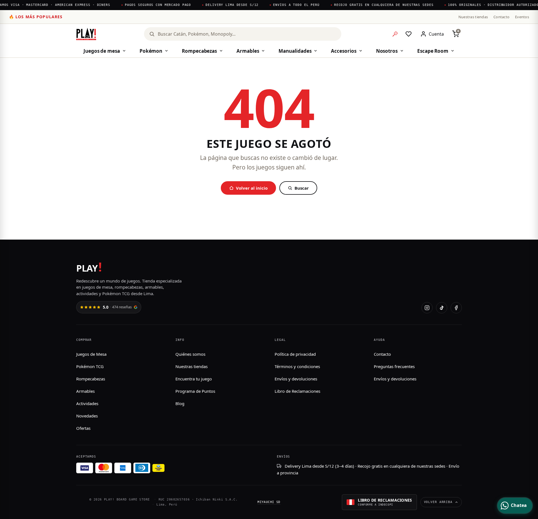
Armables (247, 51)
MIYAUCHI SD (269, 502)
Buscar (301, 188)
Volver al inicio (252, 188)
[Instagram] (427, 307)
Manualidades (295, 51)
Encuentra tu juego (193, 379)
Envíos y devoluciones (296, 379)
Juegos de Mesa (91, 354)
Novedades (87, 416)
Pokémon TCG (90, 366)
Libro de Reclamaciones (297, 391)
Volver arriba (438, 502)
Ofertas (83, 428)
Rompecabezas (199, 51)
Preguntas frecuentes (394, 366)
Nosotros (387, 51)
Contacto (501, 16)
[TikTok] (441, 307)
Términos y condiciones (297, 366)
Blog (179, 403)
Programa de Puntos (195, 391)
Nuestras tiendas (473, 16)
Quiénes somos (190, 354)
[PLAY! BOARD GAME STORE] (86, 34)
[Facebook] (456, 307)
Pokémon (151, 51)
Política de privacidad (295, 354)
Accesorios (343, 51)
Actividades (87, 403)
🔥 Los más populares (35, 16)
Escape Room (432, 51)
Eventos (522, 16)
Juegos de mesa (102, 51)
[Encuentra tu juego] (395, 34)
